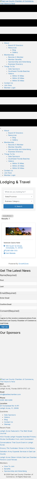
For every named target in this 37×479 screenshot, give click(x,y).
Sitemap (7, 424)
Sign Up (4, 327)
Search (19, 206)
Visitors (7, 417)
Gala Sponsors (10, 415)
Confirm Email (5, 304)
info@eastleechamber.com (10, 394)
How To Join (9, 466)
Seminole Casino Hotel (12, 243)
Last (2, 286)
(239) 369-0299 (6, 400)
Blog (6, 420)
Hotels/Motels (7, 216)
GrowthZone (23, 264)
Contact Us (8, 422)
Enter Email (4, 298)
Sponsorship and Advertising (15, 471)
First (2, 280)
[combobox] (18, 196)
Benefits (7, 469)
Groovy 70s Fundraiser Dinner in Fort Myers (17, 448)
